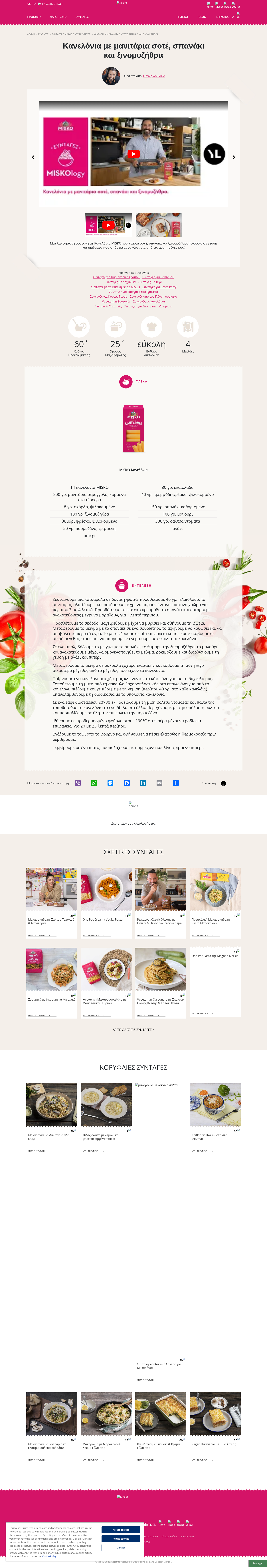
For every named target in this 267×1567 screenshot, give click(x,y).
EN (34, 3)
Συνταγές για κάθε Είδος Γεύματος (71, 34)
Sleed (147, 1561)
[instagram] (227, 6)
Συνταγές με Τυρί (150, 282)
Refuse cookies (121, 1538)
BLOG (202, 17)
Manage (257, 1563)
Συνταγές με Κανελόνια (149, 301)
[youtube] (236, 6)
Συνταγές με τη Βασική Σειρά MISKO (115, 287)
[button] (238, 15)
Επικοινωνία (187, 1536)
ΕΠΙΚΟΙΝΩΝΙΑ (225, 17)
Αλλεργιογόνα (169, 1536)
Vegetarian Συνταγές (116, 301)
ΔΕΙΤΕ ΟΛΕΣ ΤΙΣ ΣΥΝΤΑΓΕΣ (133, 1029)
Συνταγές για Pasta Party (159, 287)
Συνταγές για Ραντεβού (158, 277)
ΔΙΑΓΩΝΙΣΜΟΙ (58, 17)
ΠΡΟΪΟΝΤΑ (34, 17)
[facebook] (219, 6)
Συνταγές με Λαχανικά (120, 282)
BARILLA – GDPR (149, 1536)
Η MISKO (182, 17)
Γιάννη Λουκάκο (154, 76)
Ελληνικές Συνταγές (108, 306)
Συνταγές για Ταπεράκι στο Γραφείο (133, 292)
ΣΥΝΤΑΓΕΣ (82, 17)
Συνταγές (43, 34)
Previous (33, 157)
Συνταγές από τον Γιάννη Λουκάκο (153, 296)
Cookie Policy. (49, 1556)
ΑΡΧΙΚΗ (31, 34)
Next (233, 157)
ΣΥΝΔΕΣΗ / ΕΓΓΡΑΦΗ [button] (52, 3)
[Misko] (132, 11)
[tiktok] (211, 6)
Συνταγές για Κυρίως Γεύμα (108, 296)
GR (29, 3)
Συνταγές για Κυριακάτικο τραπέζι (116, 277)
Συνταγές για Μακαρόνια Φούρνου (148, 306)
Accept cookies (121, 1529)
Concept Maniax (163, 1561)
